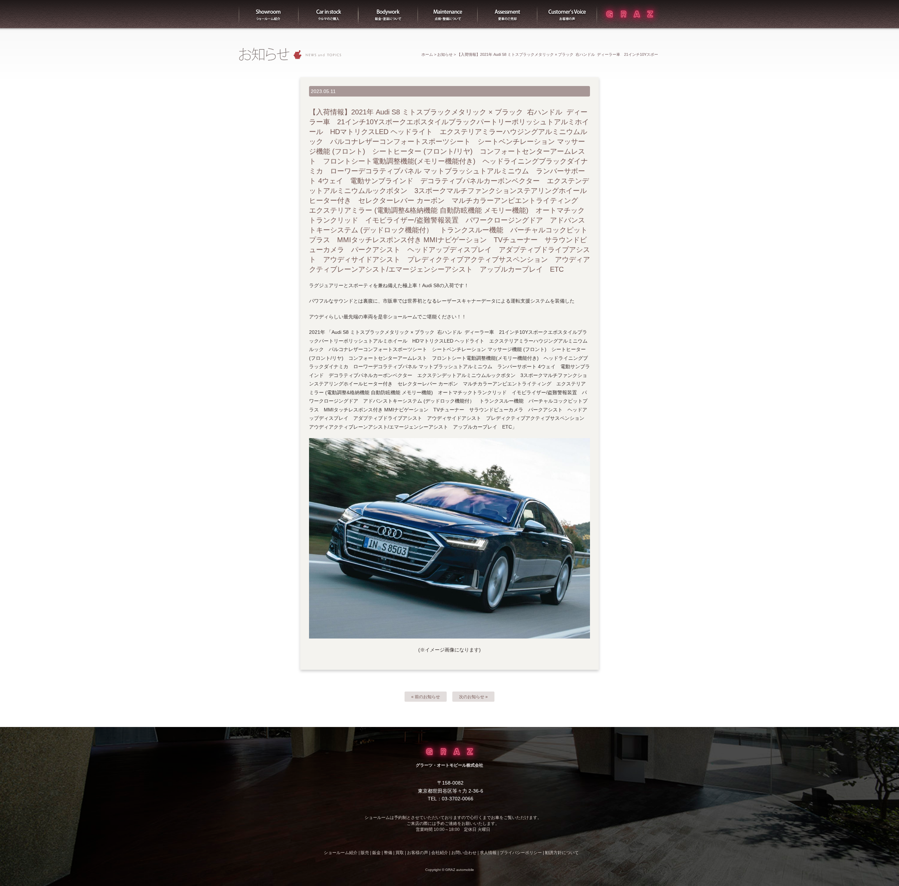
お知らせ (445, 54)
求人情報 (488, 852)
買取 (507, 14)
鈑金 (376, 852)
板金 (388, 14)
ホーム (427, 54)
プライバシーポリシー (521, 852)
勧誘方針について (562, 852)
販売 (328, 14)
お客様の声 (567, 14)
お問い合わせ (464, 852)
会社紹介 (439, 852)
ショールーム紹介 (268, 14)
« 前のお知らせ (425, 696)
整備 (448, 14)
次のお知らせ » (473, 696)
